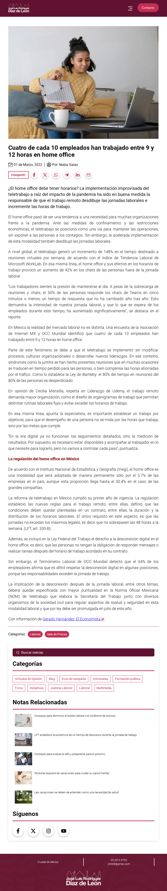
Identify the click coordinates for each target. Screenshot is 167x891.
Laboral (35, 634)
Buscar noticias (32, 652)
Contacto (148, 7)
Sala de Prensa (57, 634)
